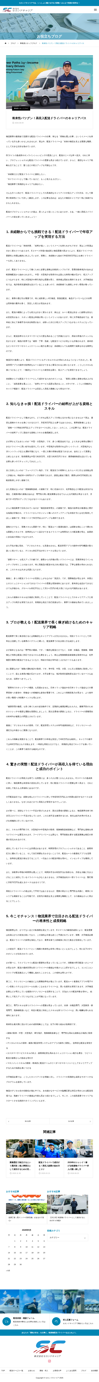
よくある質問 (71, 1371)
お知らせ (31, 1371)
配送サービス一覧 (16, 1371)
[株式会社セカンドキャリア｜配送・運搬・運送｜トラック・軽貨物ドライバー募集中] (17, 9)
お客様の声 (57, 1371)
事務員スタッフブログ (21, 108)
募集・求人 (44, 1371)
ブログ (83, 1371)
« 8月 (8, 1271)
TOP (3, 1371)
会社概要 (94, 1371)
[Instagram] (49, 1361)
